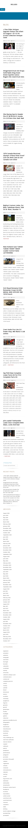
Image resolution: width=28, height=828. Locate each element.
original (5, 744)
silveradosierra (7, 770)
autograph (6, 657)
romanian (5, 767)
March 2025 (6, 541)
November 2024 (7, 550)
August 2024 (6, 556)
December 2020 (7, 612)
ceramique (6, 668)
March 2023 (6, 578)
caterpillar (6, 666)
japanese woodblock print (10, 720)
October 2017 (6, 641)
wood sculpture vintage (9, 811)
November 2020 (7, 615)
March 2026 (6, 522)
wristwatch (6, 815)
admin (13, 40)
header (5, 711)
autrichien (6, 659)
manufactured (7, 729)
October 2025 (6, 532)
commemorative (7, 677)
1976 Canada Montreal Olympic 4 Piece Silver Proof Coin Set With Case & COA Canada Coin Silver (13, 156)
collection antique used (9, 674)
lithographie (6, 722)
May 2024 (5, 561)
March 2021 (6, 610)
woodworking (6, 813)
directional (6, 692)
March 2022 (6, 595)
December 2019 (7, 623)
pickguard (5, 754)
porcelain (5, 757)
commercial (6, 679)
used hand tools (7, 800)
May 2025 (5, 539)
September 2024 (7, 554)
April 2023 (5, 576)
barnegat (5, 661)
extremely (5, 698)
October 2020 (6, 617)
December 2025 (7, 528)
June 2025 (5, 537)
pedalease (6, 750)
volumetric (6, 804)
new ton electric (7, 741)
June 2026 (5, 515)
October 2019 (6, 625)
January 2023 (6, 582)
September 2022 (7, 586)
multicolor (5, 735)
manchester (6, 726)
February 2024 (7, 563)
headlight (5, 713)
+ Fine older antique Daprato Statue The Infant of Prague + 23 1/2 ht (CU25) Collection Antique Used (13, 33)
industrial (5, 718)
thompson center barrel (9, 787)
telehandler (6, 783)
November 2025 (7, 530)
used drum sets (7, 798)
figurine (5, 703)
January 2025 (6, 545)
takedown (5, 780)
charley (5, 670)
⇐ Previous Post (7, 462)
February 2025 (7, 543)
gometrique (6, 709)
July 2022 (5, 591)
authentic (5, 655)
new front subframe (8, 739)
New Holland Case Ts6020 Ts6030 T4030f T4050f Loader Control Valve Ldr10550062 (13, 250)
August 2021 (6, 604)
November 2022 (7, 584)
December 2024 (7, 548)
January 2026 (6, 526)
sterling (5, 774)
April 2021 (5, 608)
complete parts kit (8, 681)
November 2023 (7, 567)
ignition (5, 716)
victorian (5, 802)
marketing (5, 731)
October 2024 (6, 552)
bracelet (5, 664)
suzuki (5, 776)
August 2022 (6, 589)
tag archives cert (7, 778)
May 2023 (5, 573)
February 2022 (7, 597)
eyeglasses (6, 700)
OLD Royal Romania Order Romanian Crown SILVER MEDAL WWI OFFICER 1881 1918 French (13, 291)
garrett (5, 707)
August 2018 (6, 632)
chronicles (6, 672)
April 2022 (5, 593)
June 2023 (5, 571)
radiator (5, 761)
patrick (5, 748)
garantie (5, 705)
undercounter (6, 796)
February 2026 (7, 524)
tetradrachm (6, 785)
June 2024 (5, 558)
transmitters (6, 793)
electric (5, 694)
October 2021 (6, 602)
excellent (5, 696)
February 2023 (7, 580)
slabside (5, 772)
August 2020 (6, 619)
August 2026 (6, 513)
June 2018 (5, 634)
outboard (5, 746)
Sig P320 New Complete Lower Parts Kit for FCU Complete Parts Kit (12, 375)
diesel (4, 690)
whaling (5, 809)
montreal (5, 733)
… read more (10, 365)
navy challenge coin (8, 737)
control (5, 683)
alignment (5, 651)
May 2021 (5, 606)
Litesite (23, 825)
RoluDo (14, 4)
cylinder (5, 687)
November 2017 (7, 638)
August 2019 (6, 628)
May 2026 (5, 517)
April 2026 (5, 519)
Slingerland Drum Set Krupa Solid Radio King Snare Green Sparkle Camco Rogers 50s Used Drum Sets (13, 74)
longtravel (6, 724)
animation (5, 653)
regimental (6, 763)
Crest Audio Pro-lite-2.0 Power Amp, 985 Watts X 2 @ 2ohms (14, 331)
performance (6, 752)
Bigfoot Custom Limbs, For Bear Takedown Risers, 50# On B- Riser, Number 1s (13, 207)
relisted (5, 765)
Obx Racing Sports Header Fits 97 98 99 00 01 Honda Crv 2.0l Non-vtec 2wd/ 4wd (13, 116)
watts (4, 806)
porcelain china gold (8, 759)
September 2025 (7, 535)
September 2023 (7, 569)
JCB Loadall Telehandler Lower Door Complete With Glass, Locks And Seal (13, 423)
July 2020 (5, 621)
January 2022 (6, 599)
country (5, 685)
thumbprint (6, 789)
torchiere (5, 791)
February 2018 (7, 636)
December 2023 (7, 565)
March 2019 (6, 630)
